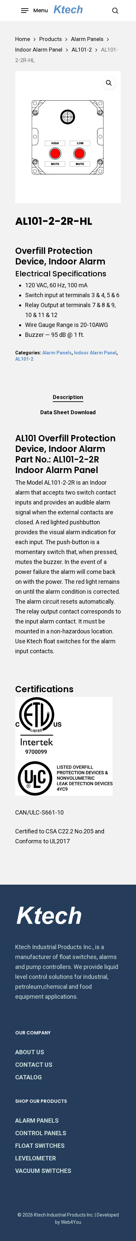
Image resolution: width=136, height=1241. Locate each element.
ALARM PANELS (37, 1120)
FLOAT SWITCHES (40, 1145)
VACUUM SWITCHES (43, 1170)
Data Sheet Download (68, 412)
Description (68, 397)
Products (50, 39)
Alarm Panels (87, 39)
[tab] (68, 397)
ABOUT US (29, 1052)
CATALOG (28, 1077)
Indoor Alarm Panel (38, 50)
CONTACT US (33, 1064)
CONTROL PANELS (40, 1133)
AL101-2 (82, 50)
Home (22, 39)
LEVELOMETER (35, 1158)
